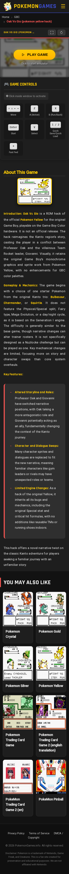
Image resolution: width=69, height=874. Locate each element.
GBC (17, 17)
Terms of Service (39, 833)
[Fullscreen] (52, 32)
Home (5, 17)
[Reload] (61, 32)
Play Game (37, 55)
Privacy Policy (16, 833)
